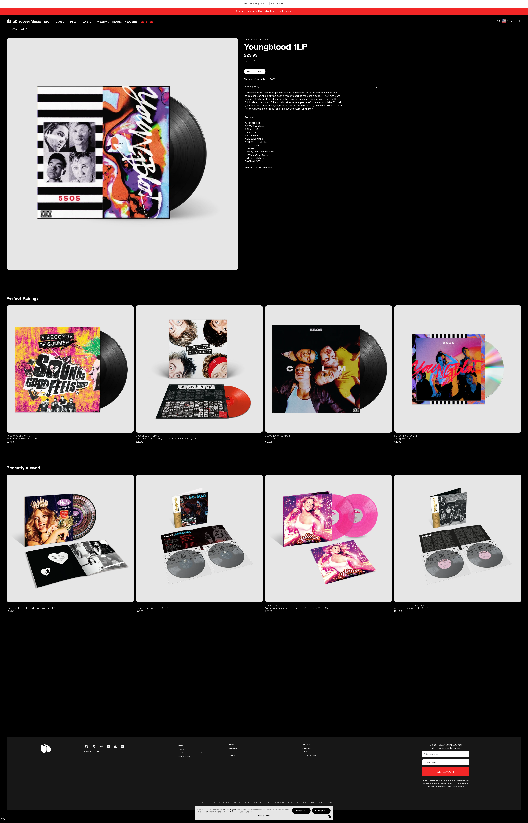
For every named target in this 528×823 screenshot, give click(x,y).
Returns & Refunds (309, 755)
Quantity (250, 61)
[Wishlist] (3, 820)
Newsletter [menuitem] (131, 22)
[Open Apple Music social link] (115, 746)
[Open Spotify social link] (122, 746)
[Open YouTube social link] (108, 746)
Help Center (306, 752)
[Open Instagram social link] (101, 746)
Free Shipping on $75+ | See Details (264, 3)
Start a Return (307, 748)
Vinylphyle (233, 748)
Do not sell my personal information (191, 753)
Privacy (181, 749)
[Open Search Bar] (498, 20)
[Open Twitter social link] (94, 746)
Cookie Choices (184, 756)
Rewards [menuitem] (117, 22)
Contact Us (306, 744)
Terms (180, 746)
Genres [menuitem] (60, 22)
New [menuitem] (46, 22)
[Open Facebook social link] (87, 746)
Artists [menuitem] (87, 22)
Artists (231, 744)
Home (9, 29)
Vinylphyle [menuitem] (103, 22)
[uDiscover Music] (24, 21)
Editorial (232, 755)
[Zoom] (122, 154)
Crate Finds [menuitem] (146, 22)
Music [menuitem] (73, 22)
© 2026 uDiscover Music (93, 752)
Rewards (232, 752)
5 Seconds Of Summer (256, 39)
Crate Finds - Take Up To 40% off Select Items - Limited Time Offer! (264, 11)
